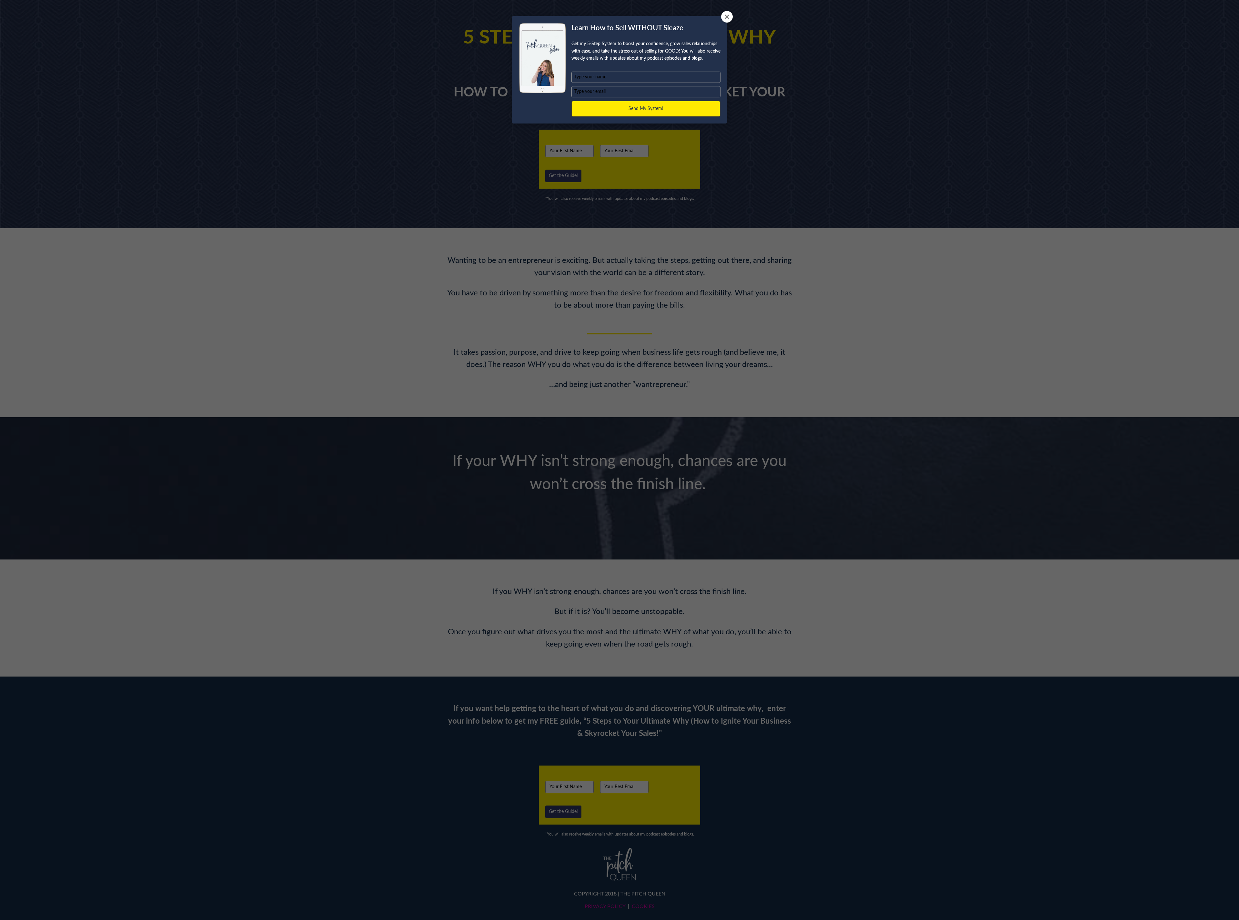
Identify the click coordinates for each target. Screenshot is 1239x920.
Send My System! (646, 108)
